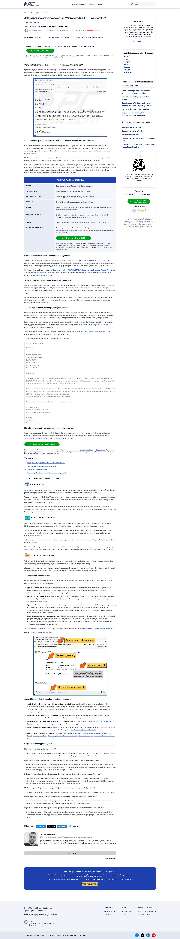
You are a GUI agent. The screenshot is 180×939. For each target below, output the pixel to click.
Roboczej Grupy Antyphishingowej (89, 733)
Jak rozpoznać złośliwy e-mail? (38, 469)
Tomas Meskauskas (35, 30)
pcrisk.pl (51, 914)
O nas (139, 41)
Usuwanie (66, 38)
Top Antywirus (107, 915)
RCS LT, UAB (29, 908)
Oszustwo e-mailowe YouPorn (133, 131)
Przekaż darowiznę (90, 884)
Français (127, 62)
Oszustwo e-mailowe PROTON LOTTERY (67, 270)
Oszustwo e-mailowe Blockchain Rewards (39, 273)
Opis (39, 38)
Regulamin (82, 935)
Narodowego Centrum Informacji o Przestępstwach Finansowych (70, 736)
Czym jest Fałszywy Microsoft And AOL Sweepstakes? (46, 463)
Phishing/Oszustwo (32, 22)
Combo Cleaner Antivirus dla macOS (94, 332)
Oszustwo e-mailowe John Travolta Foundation (98, 270)
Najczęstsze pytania (95, 38)
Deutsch (127, 67)
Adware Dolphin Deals (130, 135)
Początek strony (110, 858)
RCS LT (56, 57)
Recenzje (92, 4)
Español (126, 59)
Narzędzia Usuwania (79, 4)
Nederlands (128, 72)
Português (127, 70)
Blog (100, 4)
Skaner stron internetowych (147, 911)
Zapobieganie (79, 38)
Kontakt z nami (127, 911)
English (126, 56)
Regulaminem (100, 450)
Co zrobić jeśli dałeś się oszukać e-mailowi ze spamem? (46, 473)
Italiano (126, 64)
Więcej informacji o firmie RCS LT (93, 876)
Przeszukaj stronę (144, 915)
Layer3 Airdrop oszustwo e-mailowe (136, 109)
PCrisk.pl (27, 13)
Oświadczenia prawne (69, 935)
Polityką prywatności (86, 450)
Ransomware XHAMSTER (131, 127)
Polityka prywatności (55, 935)
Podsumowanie (54, 38)
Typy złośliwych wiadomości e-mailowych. (42, 466)
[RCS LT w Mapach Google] (26, 923)
